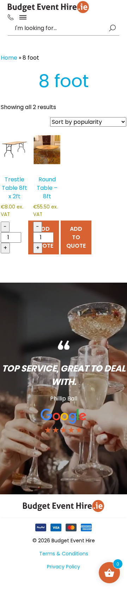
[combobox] (60, 28)
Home (9, 58)
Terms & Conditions (63, 553)
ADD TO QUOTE (76, 237)
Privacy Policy (63, 566)
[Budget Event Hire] (48, 7)
